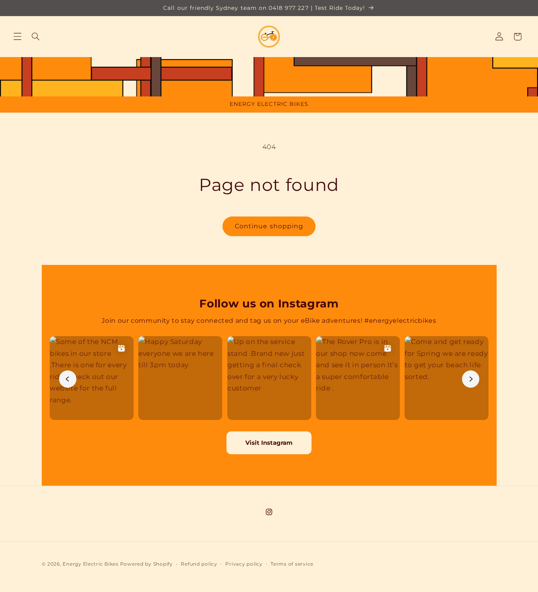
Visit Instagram (269, 442)
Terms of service (292, 564)
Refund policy (199, 564)
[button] (17, 37)
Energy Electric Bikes (90, 564)
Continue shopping (269, 226)
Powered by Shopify (146, 564)
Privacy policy (243, 564)
